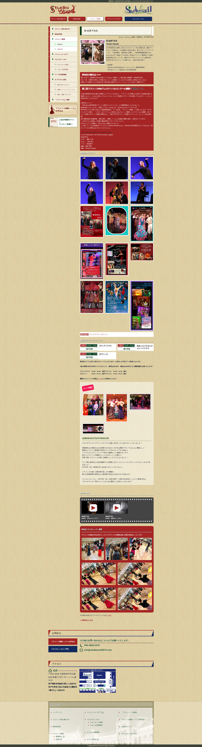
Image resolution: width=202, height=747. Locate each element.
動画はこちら (138, 89)
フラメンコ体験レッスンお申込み (133, 719)
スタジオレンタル (138, 19)
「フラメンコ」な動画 (129, 712)
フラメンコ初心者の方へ (58, 19)
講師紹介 (60, 44)
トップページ (57, 712)
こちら (100, 378)
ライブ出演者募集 (60, 74)
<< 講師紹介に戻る (86, 620)
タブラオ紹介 (91, 739)
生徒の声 (60, 49)
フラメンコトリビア (113, 19)
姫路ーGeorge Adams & (66, 89)
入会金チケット (126, 726)
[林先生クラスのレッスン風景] (93, 549)
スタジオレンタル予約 (129, 733)
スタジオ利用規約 (62, 69)
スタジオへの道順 (62, 64)
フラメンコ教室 (95, 19)
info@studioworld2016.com (98, 650)
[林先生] (92, 168)
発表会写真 (76, 19)
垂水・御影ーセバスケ (64, 94)
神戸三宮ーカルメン (63, 85)
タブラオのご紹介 (60, 79)
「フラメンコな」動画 (62, 100)
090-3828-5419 (92, 645)
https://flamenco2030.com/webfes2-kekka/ (96, 132)
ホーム (121, 37)
